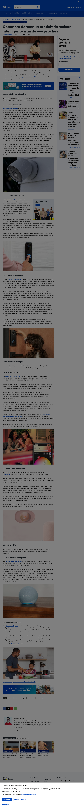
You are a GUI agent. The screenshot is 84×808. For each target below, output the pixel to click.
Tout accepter (7, 799)
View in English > (6, 804)
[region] (42, 795)
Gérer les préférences (20, 799)
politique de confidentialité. (28, 794)
